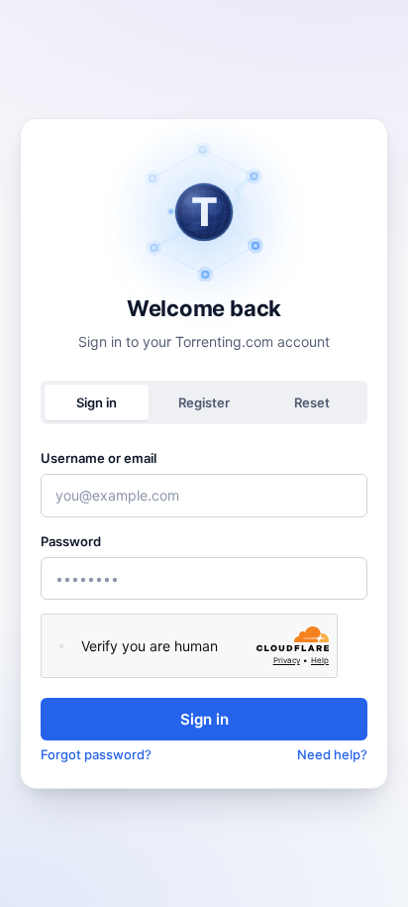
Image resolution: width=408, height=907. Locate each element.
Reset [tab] (312, 402)
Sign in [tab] (96, 402)
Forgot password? (96, 754)
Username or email (98, 458)
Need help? (332, 754)
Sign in (204, 719)
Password (71, 541)
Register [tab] (204, 402)
